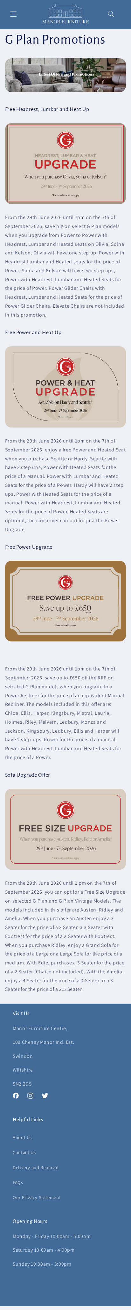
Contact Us (24, 1152)
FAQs (18, 1182)
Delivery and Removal (36, 1167)
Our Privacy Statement (37, 1197)
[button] (13, 13)
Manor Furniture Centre (55, 1307)
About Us (22, 1137)
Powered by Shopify (93, 1307)
